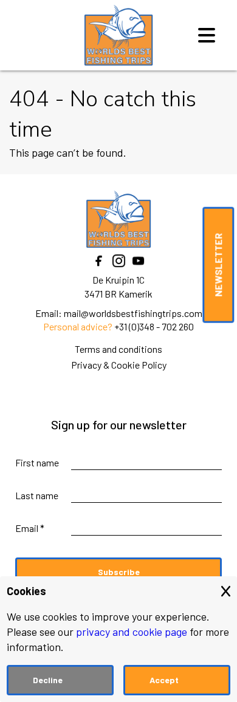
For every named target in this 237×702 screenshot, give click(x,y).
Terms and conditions (118, 349)
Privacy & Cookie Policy (119, 364)
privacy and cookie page (131, 631)
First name (37, 462)
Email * (29, 528)
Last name (36, 495)
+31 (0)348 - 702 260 (154, 326)
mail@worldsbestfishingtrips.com (133, 313)
